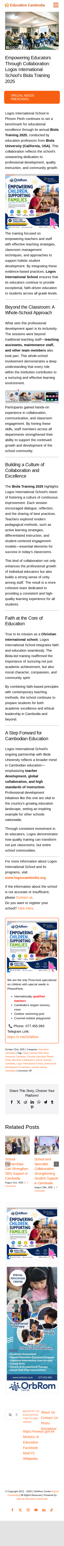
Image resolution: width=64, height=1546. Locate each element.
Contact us (24, 897)
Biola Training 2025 (32, 1053)
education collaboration (23, 1060)
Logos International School (29, 1063)
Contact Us (49, 1418)
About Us (48, 1412)
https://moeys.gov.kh (39, 1431)
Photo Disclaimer (49, 1426)
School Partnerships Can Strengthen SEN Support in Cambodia (16, 1168)
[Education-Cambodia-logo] (25, 4)
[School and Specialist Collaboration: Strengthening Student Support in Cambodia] (46, 1145)
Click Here (25, 908)
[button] (7, 1164)
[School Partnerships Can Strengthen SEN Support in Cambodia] (17, 1145)
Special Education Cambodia (32, 1498)
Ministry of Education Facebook (31, 1442)
